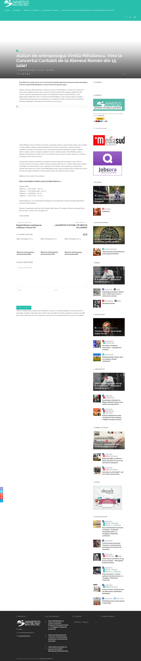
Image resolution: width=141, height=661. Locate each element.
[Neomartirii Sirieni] (97, 303)
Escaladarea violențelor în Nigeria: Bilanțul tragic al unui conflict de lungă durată (112, 402)
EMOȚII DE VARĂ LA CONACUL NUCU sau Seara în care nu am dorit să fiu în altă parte (112, 460)
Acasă (7, 10)
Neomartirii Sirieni (108, 303)
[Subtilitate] (97, 211)
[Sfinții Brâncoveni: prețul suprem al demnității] (97, 601)
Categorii (17, 10)
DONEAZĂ (101, 115)
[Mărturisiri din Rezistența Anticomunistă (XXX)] (76, 244)
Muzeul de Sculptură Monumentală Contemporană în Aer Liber (88, 10)
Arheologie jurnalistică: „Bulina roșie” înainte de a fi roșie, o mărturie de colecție (113, 294)
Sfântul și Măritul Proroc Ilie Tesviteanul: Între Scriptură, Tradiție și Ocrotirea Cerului (111, 417)
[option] (28, 246)
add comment (50, 70)
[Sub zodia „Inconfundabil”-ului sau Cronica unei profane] (97, 470)
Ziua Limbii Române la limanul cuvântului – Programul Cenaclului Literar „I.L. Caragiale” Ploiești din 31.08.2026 (112, 531)
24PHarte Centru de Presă (27, 70)
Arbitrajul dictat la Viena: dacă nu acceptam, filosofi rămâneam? (112, 359)
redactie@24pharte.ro (101, 128)
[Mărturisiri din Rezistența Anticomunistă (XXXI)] (52, 244)
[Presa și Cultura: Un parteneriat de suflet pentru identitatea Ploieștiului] (97, 588)
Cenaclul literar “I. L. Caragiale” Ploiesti (41, 10)
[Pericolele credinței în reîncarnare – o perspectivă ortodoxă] (97, 344)
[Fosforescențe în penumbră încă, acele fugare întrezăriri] (97, 252)
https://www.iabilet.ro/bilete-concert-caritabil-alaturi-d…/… (40, 181)
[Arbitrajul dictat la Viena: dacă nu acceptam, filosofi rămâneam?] (97, 357)
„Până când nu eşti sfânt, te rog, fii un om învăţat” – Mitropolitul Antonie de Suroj (108, 279)
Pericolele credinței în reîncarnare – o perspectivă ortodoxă (111, 347)
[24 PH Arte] (16, 3)
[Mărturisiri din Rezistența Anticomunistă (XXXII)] (28, 244)
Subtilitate (106, 211)
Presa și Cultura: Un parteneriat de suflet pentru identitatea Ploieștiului (113, 591)
